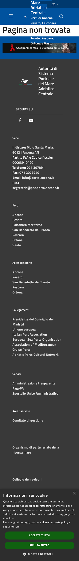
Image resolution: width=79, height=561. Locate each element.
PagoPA (18, 388)
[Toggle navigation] (10, 15)
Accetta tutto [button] (39, 535)
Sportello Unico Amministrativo (35, 393)
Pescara (18, 234)
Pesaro (17, 219)
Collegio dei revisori (27, 479)
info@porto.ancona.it (38, 177)
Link (17, 526)
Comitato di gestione (27, 420)
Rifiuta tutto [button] (39, 545)
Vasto (16, 245)
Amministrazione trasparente (33, 383)
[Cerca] (61, 16)
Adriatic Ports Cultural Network (35, 354)
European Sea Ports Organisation (36, 339)
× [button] (74, 493)
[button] (39, 554)
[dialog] (39, 525)
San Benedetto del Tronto (31, 229)
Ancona (17, 214)
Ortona (17, 239)
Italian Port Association (29, 334)
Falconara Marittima (27, 224)
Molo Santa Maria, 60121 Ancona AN (33, 150)
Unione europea (24, 329)
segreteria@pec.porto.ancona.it (35, 187)
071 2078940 (29, 172)
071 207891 (36, 167)
